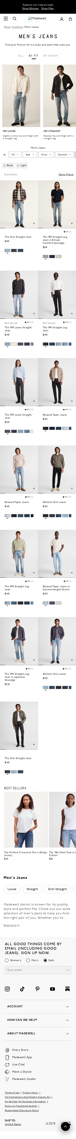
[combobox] (4, 155)
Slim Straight (57, 889)
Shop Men (47, 8)
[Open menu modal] (5, 19)
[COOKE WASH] (20, 515)
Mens (7, 27)
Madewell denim (17, 904)
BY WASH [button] (51, 55)
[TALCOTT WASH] (27, 431)
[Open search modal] (14, 19)
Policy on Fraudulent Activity (21, 1106)
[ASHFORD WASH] (7, 344)
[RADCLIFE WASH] (45, 515)
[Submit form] (67, 970)
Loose (11, 889)
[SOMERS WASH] (65, 428)
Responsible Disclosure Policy (22, 1111)
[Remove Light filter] (18, 165)
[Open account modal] (61, 19)
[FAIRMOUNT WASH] (14, 250)
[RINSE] (52, 256)
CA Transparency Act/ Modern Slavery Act (27, 1097)
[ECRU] (58, 256)
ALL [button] (21, 55)
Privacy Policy (30, 1093)
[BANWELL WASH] (65, 344)
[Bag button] (70, 19)
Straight (32, 889)
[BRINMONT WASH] (58, 428)
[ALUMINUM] (58, 603)
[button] (67, 232)
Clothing (17, 27)
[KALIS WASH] (65, 515)
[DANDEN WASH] (58, 515)
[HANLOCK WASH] (45, 344)
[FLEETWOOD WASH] (7, 250)
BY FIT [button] (34, 55)
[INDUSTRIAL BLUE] (52, 603)
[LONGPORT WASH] (45, 256)
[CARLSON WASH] (58, 344)
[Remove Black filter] (4, 165)
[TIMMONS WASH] (14, 603)
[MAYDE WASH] (20, 344)
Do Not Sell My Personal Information (25, 1102)
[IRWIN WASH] (45, 603)
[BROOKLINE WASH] (20, 250)
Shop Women (30, 8)
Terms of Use (12, 1093)
